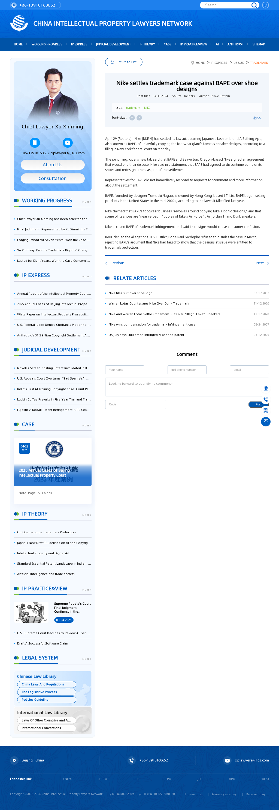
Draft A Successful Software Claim (42, 643)
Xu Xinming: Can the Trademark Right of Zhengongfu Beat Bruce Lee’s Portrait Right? (54, 250)
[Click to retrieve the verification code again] (158, 404)
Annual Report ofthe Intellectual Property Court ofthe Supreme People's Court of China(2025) (54, 293)
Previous (117, 263)
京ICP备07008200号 (122, 794)
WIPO (265, 779)
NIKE (147, 108)
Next (260, 263)
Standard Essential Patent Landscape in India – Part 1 (54, 563)
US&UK (238, 63)
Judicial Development (113, 44)
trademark (133, 108)
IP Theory (147, 44)
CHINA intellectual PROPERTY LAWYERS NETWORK (112, 23)
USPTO (102, 779)
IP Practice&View (193, 44)
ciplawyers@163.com (68, 153)
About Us (52, 165)
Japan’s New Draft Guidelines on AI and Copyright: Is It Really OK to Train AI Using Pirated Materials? (54, 543)
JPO (200, 779)
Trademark (259, 63)
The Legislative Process (39, 692)
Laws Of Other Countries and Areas (48, 720)
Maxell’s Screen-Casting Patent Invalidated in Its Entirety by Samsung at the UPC (54, 368)
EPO (168, 779)
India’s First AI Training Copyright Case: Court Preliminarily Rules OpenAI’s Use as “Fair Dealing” (54, 389)
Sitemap (259, 44)
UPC (136, 779)
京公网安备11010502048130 (156, 794)
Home (200, 63)
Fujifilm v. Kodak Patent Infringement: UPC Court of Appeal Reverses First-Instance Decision (54, 410)
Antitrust (236, 44)
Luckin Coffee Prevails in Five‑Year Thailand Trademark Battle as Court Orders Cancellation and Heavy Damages (54, 399)
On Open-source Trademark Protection (46, 532)
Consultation (53, 178)
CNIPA (67, 779)
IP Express (79, 44)
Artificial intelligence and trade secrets (46, 574)
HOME (18, 44)
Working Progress (47, 44)
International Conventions (41, 728)
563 (259, 118)
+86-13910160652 (36, 5)
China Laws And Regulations (43, 684)
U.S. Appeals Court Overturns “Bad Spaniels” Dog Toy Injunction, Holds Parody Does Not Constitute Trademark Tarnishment (54, 378)
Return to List (127, 62)
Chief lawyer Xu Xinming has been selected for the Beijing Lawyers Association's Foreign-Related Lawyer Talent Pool (54, 219)
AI (217, 44)
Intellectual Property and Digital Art (43, 553)
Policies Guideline (35, 699)
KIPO (232, 779)
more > (87, 202)
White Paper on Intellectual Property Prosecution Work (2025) (54, 314)
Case (167, 44)
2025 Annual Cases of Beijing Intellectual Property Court (54, 304)
